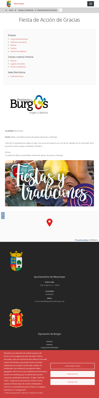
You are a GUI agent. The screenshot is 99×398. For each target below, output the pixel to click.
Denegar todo (72, 374)
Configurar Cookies (72, 366)
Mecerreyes (19, 3)
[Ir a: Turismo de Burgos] (49, 104)
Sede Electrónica (16, 76)
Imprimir (25, 393)
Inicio (11, 10)
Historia (13, 61)
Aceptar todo (72, 382)
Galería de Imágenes (18, 51)
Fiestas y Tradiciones (26, 10)
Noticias (13, 45)
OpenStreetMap (82, 240)
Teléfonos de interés (18, 42)
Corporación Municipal (19, 39)
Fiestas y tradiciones (18, 67)
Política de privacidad (12, 393)
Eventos (13, 48)
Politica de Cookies (36, 393)
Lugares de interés (17, 64)
